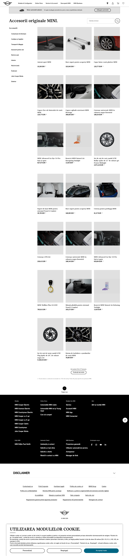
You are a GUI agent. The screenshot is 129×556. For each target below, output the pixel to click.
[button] (117, 20)
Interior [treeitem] (13, 60)
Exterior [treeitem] (13, 81)
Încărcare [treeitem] (14, 71)
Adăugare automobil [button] (103, 10)
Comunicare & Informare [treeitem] (18, 34)
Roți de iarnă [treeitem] (15, 65)
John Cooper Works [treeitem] (17, 76)
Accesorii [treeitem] (13, 28)
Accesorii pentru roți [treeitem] (17, 50)
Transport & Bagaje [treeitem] (17, 44)
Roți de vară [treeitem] (15, 55)
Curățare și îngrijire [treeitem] (17, 39)
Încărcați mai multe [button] (78, 372)
